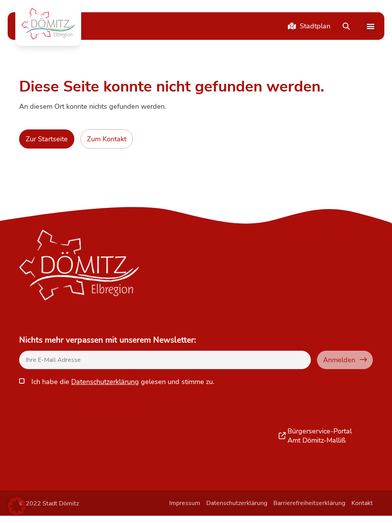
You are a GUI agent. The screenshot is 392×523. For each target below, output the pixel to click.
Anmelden (339, 359)
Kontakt (362, 503)
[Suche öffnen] (346, 26)
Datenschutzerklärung (105, 381)
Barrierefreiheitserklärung (309, 503)
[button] (48, 23)
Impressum (184, 503)
